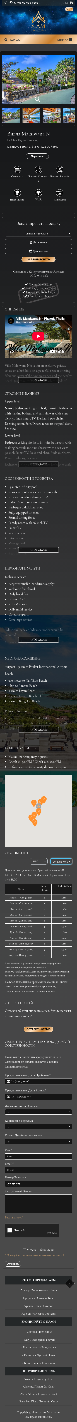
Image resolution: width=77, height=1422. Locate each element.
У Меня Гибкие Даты (40, 1250)
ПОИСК (14, 40)
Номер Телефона (16, 1177)
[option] (38, 79)
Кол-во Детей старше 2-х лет (23, 1135)
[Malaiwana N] (38, 79)
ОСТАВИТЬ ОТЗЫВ (38, 1029)
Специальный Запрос (18, 1191)
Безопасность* (14, 1217)
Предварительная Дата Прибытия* (28, 1075)
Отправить (13, 1263)
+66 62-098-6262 (27, 2)
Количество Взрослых (19, 1121)
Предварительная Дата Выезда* (25, 1090)
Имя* (8, 1150)
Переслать (37, 156)
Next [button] (68, 115)
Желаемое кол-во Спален (21, 1106)
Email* (9, 1164)
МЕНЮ (63, 40)
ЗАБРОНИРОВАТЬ (38, 259)
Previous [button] (9, 115)
